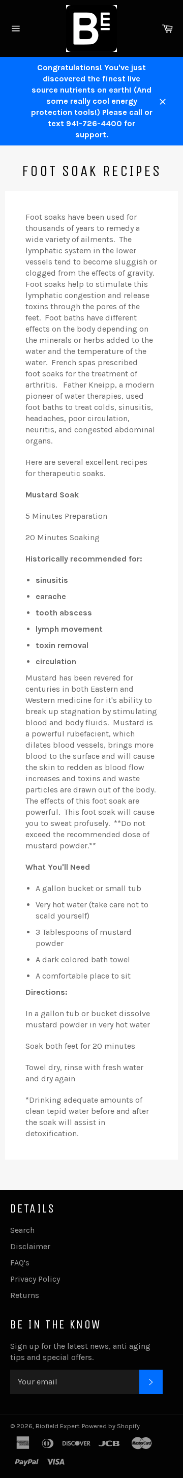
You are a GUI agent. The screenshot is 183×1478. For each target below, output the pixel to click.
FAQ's (19, 1262)
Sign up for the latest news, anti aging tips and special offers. (80, 1351)
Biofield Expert (57, 1426)
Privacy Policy (35, 1279)
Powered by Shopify (111, 1426)
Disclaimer (30, 1246)
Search (22, 1230)
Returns (24, 1295)
